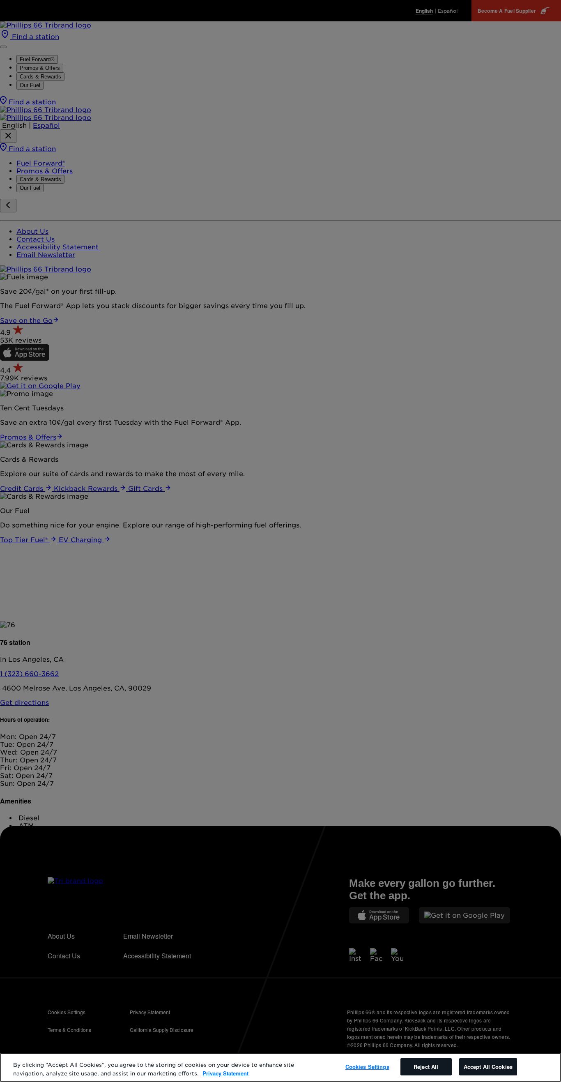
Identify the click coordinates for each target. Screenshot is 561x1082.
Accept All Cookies (488, 1066)
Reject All (426, 1066)
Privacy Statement (225, 1073)
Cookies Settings (367, 1066)
